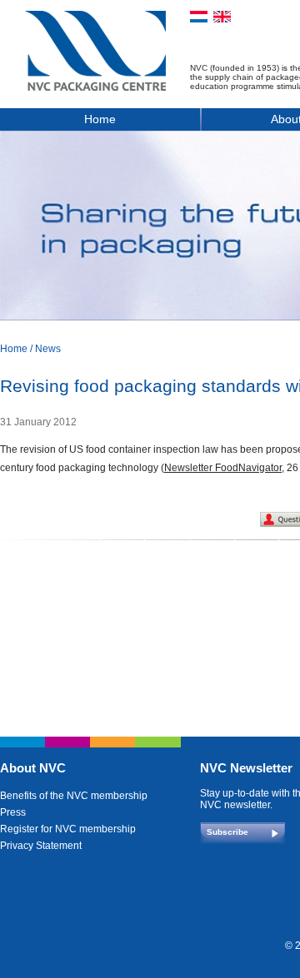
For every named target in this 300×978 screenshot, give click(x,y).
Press (13, 812)
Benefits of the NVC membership (74, 796)
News (48, 349)
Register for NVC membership (68, 829)
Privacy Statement (41, 845)
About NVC (33, 768)
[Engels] (222, 16)
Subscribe (227, 832)
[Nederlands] (199, 16)
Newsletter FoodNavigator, (224, 468)
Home (100, 119)
